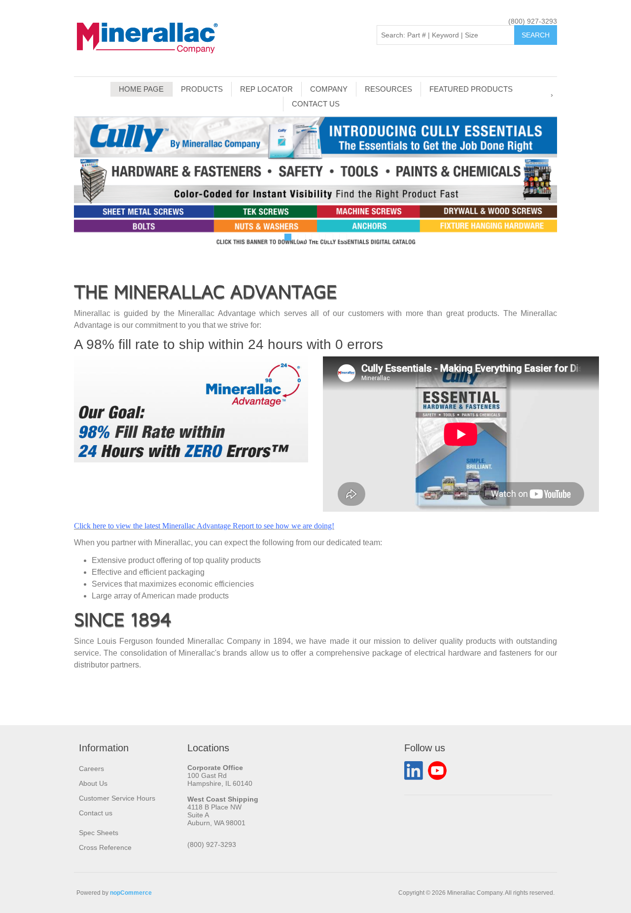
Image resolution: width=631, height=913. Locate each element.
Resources (388, 89)
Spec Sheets (98, 833)
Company (329, 89)
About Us (93, 783)
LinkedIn (413, 770)
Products (202, 89)
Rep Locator (266, 89)
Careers (91, 769)
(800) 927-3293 (532, 21)
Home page (141, 89)
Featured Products (471, 89)
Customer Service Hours (117, 798)
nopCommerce (131, 892)
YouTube (437, 770)
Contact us (316, 104)
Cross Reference (105, 847)
